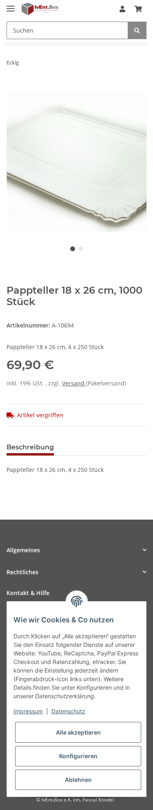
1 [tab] (72, 248)
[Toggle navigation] (11, 5)
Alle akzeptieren (78, 732)
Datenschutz (68, 711)
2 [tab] (80, 248)
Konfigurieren (78, 755)
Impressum (28, 711)
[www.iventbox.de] (40, 9)
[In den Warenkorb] (13, 88)
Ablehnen (78, 779)
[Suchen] (137, 30)
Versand (74, 383)
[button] (122, 9)
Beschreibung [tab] (30, 447)
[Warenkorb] (138, 9)
